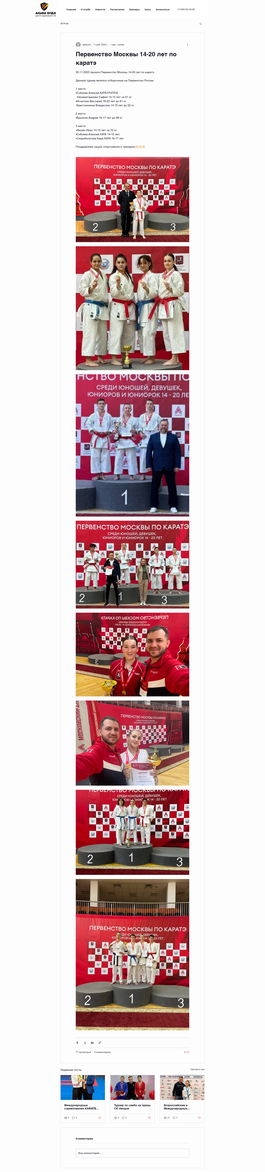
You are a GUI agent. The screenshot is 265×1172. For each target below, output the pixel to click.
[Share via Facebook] (77, 1042)
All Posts (64, 23)
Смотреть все (198, 1069)
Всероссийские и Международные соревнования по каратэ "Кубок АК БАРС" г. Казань (181, 1107)
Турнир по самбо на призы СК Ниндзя (132, 1107)
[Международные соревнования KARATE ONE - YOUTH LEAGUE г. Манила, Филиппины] (83, 1087)
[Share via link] (99, 1042)
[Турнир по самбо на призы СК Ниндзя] (132, 1087)
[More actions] (187, 44)
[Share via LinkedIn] (92, 1042)
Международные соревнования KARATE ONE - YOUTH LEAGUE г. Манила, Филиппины (80, 1107)
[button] (200, 23)
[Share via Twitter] (84, 1042)
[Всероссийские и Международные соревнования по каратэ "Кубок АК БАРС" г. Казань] (182, 1087)
